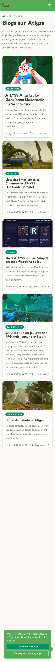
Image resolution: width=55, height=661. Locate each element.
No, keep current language (27, 653)
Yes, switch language (27, 646)
